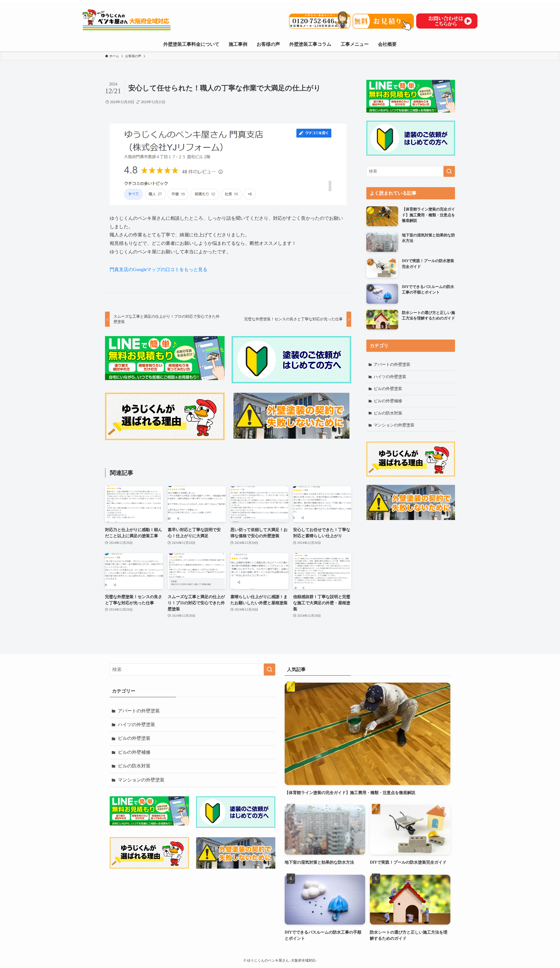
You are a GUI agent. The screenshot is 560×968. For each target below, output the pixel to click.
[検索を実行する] (449, 171)
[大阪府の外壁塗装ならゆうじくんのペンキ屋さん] (144, 19)
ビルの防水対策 (388, 413)
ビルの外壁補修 (388, 401)
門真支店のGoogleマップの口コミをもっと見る (158, 269)
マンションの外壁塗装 (394, 425)
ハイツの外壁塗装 (390, 377)
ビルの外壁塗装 (388, 389)
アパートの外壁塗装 (392, 364)
